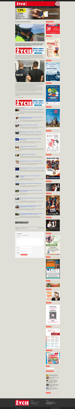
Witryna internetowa (18, 253)
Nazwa (18, 247)
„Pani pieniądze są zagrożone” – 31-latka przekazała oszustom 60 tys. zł (31, 161)
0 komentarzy (16, 114)
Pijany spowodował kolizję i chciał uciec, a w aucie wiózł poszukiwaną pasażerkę (32, 167)
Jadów (31, 0)
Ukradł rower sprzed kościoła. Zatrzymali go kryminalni (28, 146)
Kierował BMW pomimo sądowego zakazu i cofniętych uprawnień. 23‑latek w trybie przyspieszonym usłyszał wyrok (31, 118)
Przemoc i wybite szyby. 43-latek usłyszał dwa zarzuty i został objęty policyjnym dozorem (30, 139)
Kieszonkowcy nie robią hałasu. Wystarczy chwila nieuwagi (29, 124)
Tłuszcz (37, 0)
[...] (23, 113)
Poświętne (42, 0)
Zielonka (39, 0)
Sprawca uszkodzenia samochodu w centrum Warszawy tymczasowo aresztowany (30, 176)
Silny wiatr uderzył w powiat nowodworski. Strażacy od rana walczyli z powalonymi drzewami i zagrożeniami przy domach (30, 206)
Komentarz (18, 237)
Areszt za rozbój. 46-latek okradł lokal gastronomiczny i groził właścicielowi (31, 109)
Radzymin (26, 0)
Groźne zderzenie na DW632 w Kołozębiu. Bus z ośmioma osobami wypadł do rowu (31, 198)
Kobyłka (21, 0)
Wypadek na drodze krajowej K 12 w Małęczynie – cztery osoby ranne (30, 131)
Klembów (34, 0)
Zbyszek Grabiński (22, 22)
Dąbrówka (29, 0)
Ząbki (19, 0)
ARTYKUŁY (47, 373)
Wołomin (17, 0)
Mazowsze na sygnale (26, 22)
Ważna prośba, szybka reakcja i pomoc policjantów (27, 154)
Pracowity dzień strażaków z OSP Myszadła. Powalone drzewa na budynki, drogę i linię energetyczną (31, 191)
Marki (23, 0)
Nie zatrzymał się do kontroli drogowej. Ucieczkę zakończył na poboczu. (31, 183)
